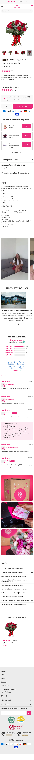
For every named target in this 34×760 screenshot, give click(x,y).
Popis (3, 183)
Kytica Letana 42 (8, 642)
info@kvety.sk (7, 692)
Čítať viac (11, 79)
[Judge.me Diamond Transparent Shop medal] (20, 364)
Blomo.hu (3, 682)
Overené (16, 370)
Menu (2, 6)
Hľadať (31, 11)
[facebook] (6, 696)
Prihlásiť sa (29, 713)
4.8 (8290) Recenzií (22, 1)
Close (16, 700)
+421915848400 (10, 689)
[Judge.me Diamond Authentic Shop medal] (11, 364)
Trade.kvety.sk (5, 685)
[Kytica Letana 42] (11, 629)
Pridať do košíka (22, 106)
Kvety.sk (3, 674)
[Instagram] (2, 696)
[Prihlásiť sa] (28, 6)
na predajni (16, 87)
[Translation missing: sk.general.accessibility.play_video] (14, 259)
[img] (5, 381)
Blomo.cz (3, 678)
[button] (6, 71)
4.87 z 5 (21, 340)
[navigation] (2, 2)
